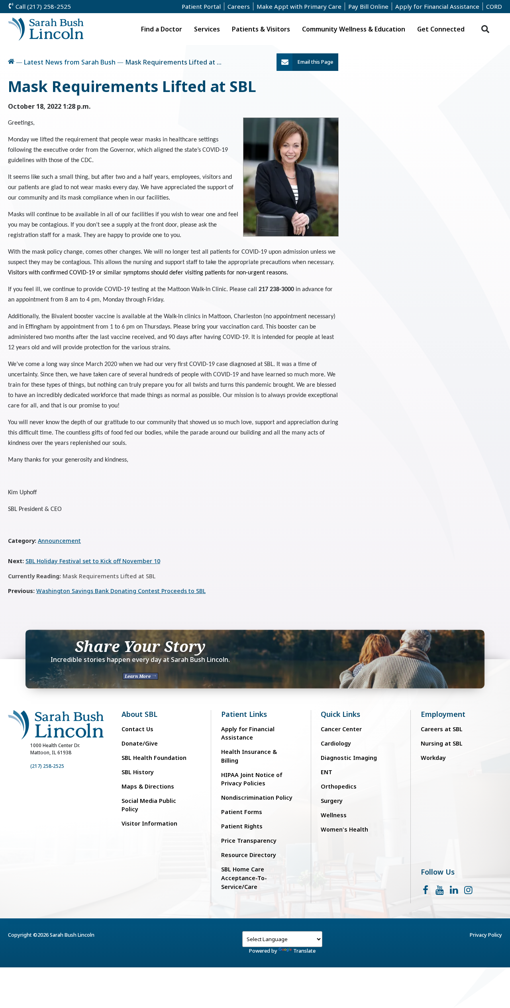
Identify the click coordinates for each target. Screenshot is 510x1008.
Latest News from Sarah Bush (70, 62)
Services (207, 29)
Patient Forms (241, 812)
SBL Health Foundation (154, 757)
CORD (494, 6)
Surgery (332, 800)
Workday (433, 757)
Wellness (334, 815)
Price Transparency (249, 840)
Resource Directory (248, 855)
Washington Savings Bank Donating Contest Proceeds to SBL (121, 591)
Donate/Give (140, 743)
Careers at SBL (442, 729)
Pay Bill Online (368, 6)
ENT (326, 772)
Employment (443, 714)
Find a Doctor (161, 29)
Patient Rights (242, 826)
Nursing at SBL (442, 743)
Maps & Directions (148, 786)
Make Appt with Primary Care (299, 6)
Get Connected (441, 29)
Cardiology (336, 743)
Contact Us (137, 729)
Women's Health (344, 829)
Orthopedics (339, 786)
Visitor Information (149, 823)
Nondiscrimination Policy (256, 797)
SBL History (138, 772)
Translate (304, 950)
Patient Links (244, 714)
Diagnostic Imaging (349, 757)
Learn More (138, 676)
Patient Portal (201, 6)
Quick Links (340, 714)
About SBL (139, 714)
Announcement (59, 540)
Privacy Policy (486, 934)
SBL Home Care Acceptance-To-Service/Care (244, 877)
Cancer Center (341, 729)
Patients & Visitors (261, 29)
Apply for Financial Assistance (437, 6)
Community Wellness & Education (353, 29)
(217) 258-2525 (47, 766)
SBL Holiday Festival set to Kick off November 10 (93, 561)
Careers (239, 6)
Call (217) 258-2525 (42, 6)
